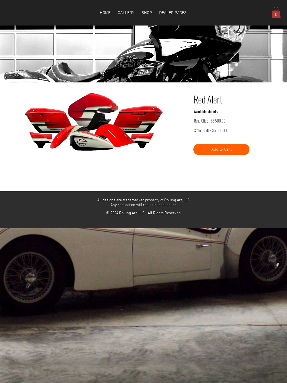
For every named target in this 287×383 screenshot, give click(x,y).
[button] (147, 13)
